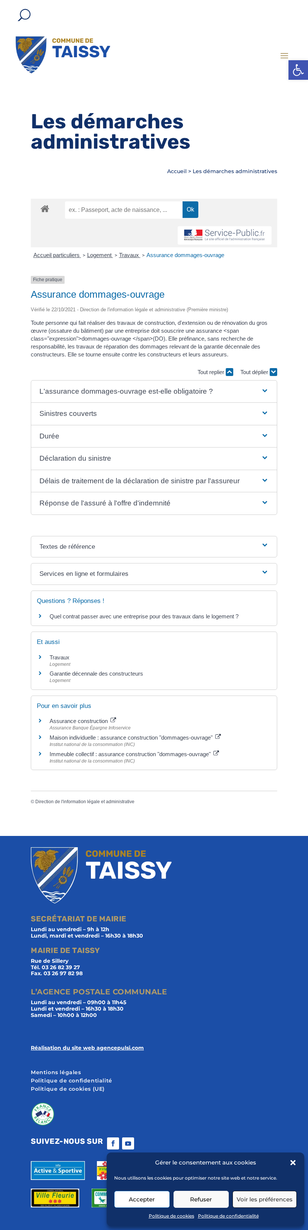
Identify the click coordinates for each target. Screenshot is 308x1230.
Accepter (142, 1199)
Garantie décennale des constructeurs (96, 673)
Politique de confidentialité (228, 1216)
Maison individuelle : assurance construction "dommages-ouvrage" (132, 737)
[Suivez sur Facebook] (113, 1143)
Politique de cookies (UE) (68, 1089)
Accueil (177, 171)
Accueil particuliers (57, 255)
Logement (100, 255)
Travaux (129, 255)
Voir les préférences (265, 1199)
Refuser (201, 1199)
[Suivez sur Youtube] (128, 1143)
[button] (298, 70)
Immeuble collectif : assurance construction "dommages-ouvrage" (131, 754)
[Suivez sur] (143, 1143)
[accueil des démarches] (44, 208)
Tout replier (212, 372)
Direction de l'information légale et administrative (84, 801)
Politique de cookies (171, 1216)
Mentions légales (56, 1073)
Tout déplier (255, 372)
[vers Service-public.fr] (225, 235)
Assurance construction (79, 721)
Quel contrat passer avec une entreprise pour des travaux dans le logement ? (144, 616)
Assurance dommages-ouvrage (185, 255)
